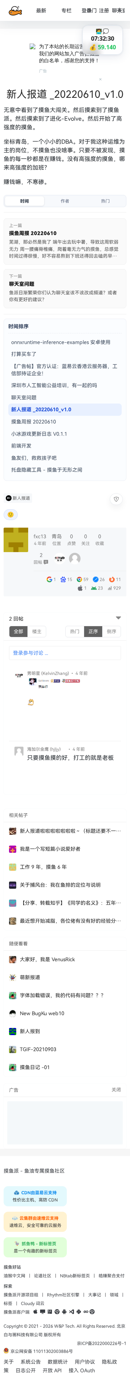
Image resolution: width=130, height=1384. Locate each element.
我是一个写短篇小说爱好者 (50, 849)
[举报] (116, 499)
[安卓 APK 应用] (64, 1312)
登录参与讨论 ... (30, 653)
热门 (92, 11)
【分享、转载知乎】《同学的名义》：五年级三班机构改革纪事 (70, 903)
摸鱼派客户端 (17, 1312)
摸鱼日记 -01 (35, 1067)
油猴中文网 (14, 1275)
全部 (18, 631)
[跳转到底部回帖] (118, 618)
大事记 (94, 1294)
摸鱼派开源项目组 (21, 1294)
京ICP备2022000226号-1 (101, 1343)
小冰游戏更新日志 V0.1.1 (39, 434)
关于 (9, 1362)
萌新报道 (30, 977)
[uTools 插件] (92, 1312)
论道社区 (42, 1275)
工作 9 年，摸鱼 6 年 (43, 867)
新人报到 (30, 1031)
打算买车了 (23, 354)
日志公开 (26, 1370)
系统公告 (31, 1362)
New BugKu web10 (42, 1013)
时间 (24, 201)
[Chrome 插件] (57, 1312)
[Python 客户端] (78, 1312)
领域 (114, 1294)
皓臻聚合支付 (112, 1275)
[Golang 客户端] (85, 1312)
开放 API (52, 1370)
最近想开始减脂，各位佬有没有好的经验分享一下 (70, 921)
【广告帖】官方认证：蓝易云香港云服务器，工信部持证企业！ (64, 370)
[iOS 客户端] (35, 1312)
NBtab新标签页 (75, 1275)
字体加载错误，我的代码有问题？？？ (63, 995)
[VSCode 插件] (71, 1312)
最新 (41, 11)
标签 (8, 1303)
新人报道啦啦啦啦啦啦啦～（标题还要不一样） (70, 831)
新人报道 (21, 498)
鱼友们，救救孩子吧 (34, 458)
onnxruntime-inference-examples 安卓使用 (60, 342)
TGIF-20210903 (38, 1049)
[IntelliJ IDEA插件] (49, 1312)
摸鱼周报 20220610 (33, 422)
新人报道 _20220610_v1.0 (41, 409)
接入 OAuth (82, 1370)
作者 (65, 201)
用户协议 (85, 1362)
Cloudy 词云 (32, 1303)
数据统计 (58, 1362)
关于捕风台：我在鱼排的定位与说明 (60, 885)
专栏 (66, 11)
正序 (93, 631)
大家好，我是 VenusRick (47, 959)
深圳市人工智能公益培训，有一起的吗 (54, 385)
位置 (57, 539)
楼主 (37, 631)
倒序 (111, 631)
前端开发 (21, 446)
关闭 (116, 1090)
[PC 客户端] (42, 1312)
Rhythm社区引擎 (63, 1294)
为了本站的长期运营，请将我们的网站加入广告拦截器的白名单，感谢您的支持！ (69, 53)
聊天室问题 (23, 398)
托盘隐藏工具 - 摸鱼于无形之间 (46, 470)
